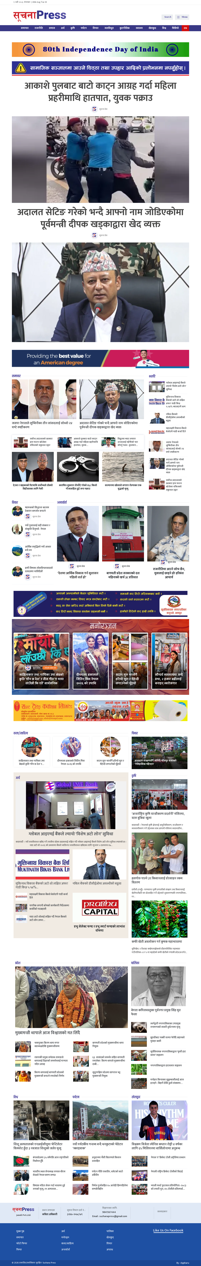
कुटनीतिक (125, 28)
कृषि (73, 28)
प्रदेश (17, 963)
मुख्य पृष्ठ (20, 1231)
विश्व (164, 28)
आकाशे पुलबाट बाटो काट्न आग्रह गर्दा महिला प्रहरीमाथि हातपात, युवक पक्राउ (101, 92)
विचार (95, 28)
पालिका (135, 963)
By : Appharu (183, 1263)
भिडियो (175, 28)
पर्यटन (84, 28)
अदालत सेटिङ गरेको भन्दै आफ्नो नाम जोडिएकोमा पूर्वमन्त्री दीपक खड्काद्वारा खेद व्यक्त (100, 218)
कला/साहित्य (21, 733)
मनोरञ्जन (65, 1237)
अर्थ (63, 28)
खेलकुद (152, 28)
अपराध (110, 1250)
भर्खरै (152, 376)
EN (185, 28)
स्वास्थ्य (139, 28)
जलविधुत (109, 28)
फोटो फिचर (21, 1243)
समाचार (25, 28)
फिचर (135, 733)
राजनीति (39, 28)
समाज (52, 28)
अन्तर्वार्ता (62, 502)
